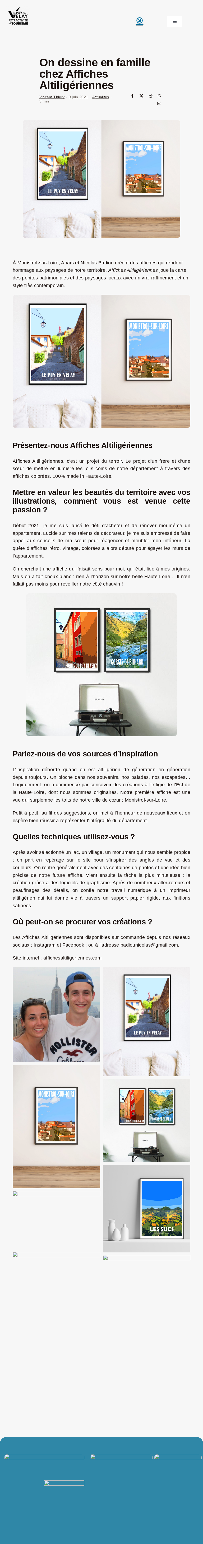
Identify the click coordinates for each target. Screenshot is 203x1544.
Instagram (45, 945)
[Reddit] (150, 96)
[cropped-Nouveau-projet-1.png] (18, 6)
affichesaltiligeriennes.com (72, 958)
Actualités (100, 97)
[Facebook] (132, 96)
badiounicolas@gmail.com (149, 945)
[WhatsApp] (159, 96)
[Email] (159, 104)
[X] (141, 96)
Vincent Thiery (52, 97)
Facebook (73, 945)
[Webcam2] (139, 18)
